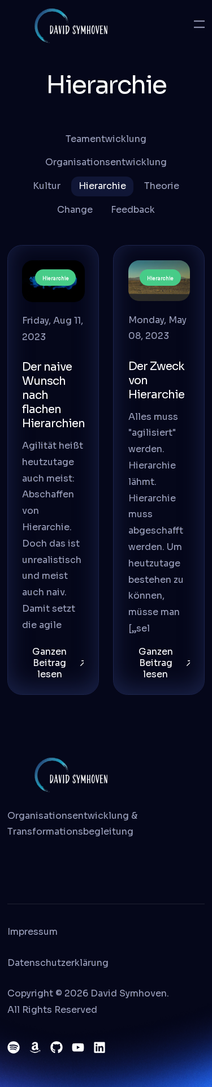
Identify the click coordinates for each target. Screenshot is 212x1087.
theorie (161, 186)
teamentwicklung (106, 139)
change (75, 210)
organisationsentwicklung (106, 162)
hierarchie (102, 186)
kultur (46, 186)
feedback (133, 210)
